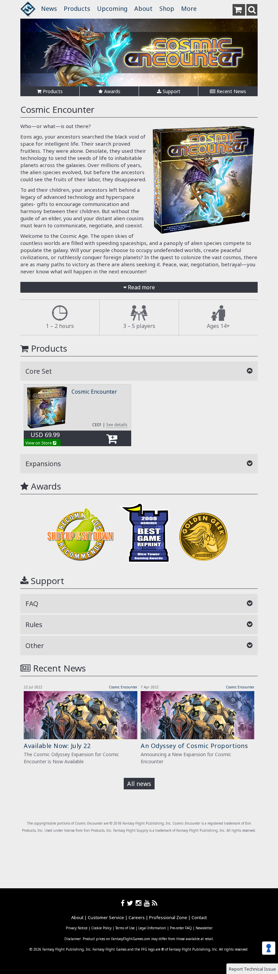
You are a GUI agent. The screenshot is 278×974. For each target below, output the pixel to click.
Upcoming (112, 8)
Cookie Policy (101, 928)
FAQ (31, 603)
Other (34, 645)
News (49, 8)
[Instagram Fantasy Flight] (140, 903)
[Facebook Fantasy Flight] (124, 903)
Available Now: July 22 (57, 746)
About (143, 8)
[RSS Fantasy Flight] (155, 903)
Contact (199, 917)
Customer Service (106, 917)
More (189, 8)
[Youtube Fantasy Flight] (148, 903)
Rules (33, 624)
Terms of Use (125, 928)
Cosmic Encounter (94, 391)
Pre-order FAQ (181, 928)
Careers (136, 917)
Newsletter (204, 928)
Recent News (230, 91)
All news (139, 784)
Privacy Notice (76, 928)
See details (116, 425)
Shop (166, 8)
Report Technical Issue (252, 969)
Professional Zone (168, 917)
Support (170, 91)
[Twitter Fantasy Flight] (131, 903)
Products (77, 8)
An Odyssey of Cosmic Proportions (194, 746)
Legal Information (152, 928)
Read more (140, 287)
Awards (111, 91)
